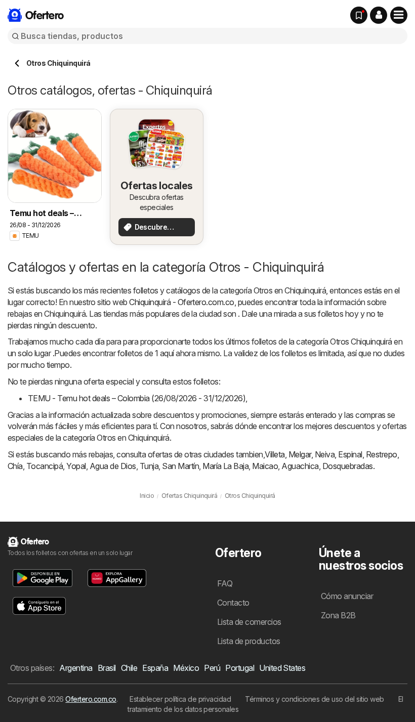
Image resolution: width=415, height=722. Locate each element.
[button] (378, 15)
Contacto (233, 603)
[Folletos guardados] (358, 15)
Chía (15, 466)
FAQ (224, 583)
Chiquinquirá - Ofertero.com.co (181, 302)
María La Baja (225, 466)
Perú (212, 668)
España (155, 668)
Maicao (265, 466)
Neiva (325, 454)
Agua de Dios (113, 466)
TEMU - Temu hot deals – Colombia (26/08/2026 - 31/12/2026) (136, 398)
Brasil (107, 668)
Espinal (350, 454)
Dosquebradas (347, 466)
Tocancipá (44, 466)
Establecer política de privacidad (180, 699)
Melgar (299, 454)
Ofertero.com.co (90, 699)
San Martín (180, 466)
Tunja (149, 466)
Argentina (75, 668)
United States (282, 668)
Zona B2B (338, 615)
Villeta (274, 454)
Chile (129, 668)
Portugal (239, 668)
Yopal (76, 466)
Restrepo (381, 454)
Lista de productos (248, 641)
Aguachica (299, 466)
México (186, 668)
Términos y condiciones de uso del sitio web (314, 699)
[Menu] (398, 15)
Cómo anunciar (347, 596)
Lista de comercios (249, 622)
